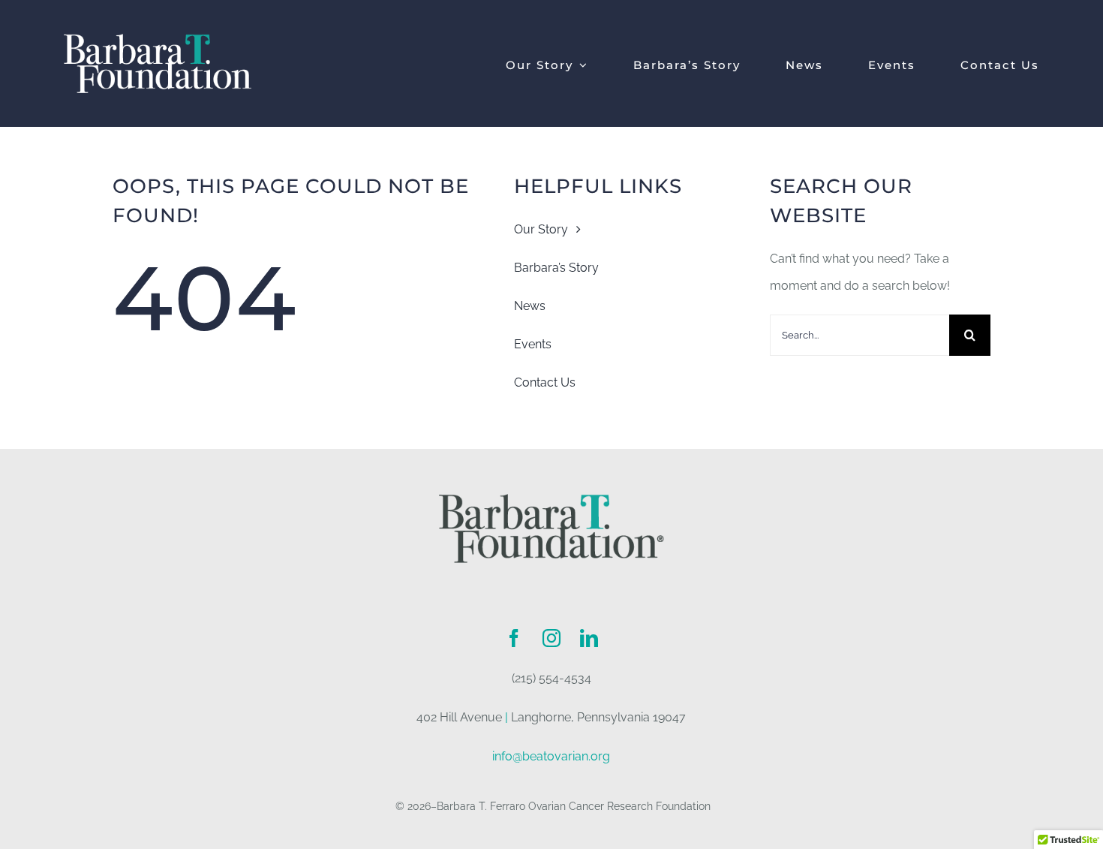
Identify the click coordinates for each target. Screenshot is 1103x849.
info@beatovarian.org (551, 756)
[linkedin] (589, 638)
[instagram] (551, 638)
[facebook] (514, 638)
